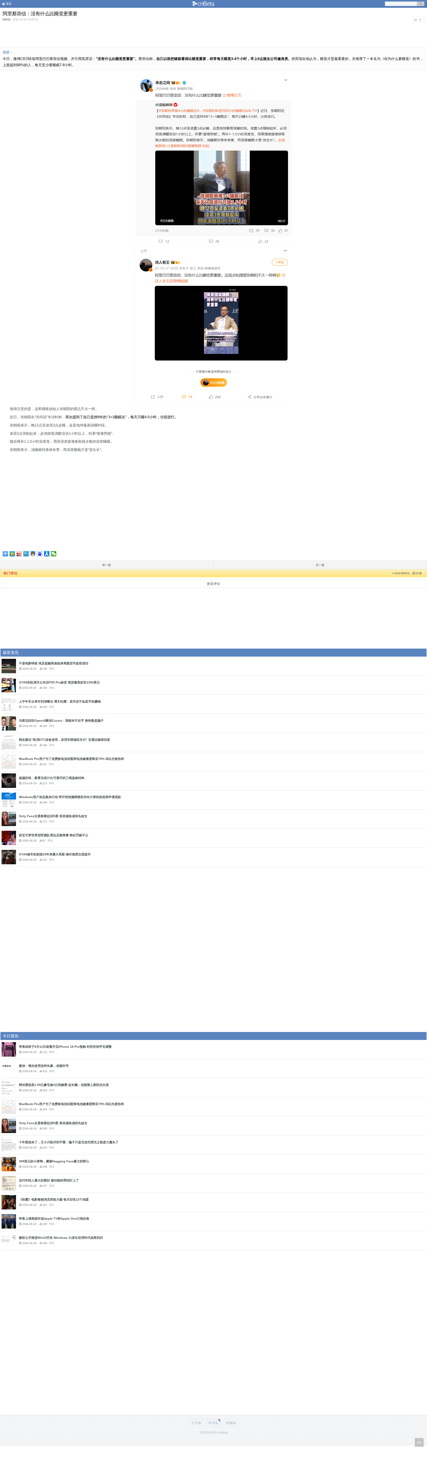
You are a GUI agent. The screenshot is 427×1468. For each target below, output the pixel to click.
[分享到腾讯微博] (26, 553)
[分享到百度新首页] (40, 553)
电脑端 (231, 1423)
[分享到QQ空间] (12, 553)
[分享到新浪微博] (19, 553)
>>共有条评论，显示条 (407, 573)
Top (419, 1442)
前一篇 (106, 565)
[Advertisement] (213, 34)
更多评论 (213, 584)
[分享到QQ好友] (33, 553)
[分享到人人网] (47, 553)
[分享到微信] (53, 553)
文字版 (196, 1423)
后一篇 (320, 565)
